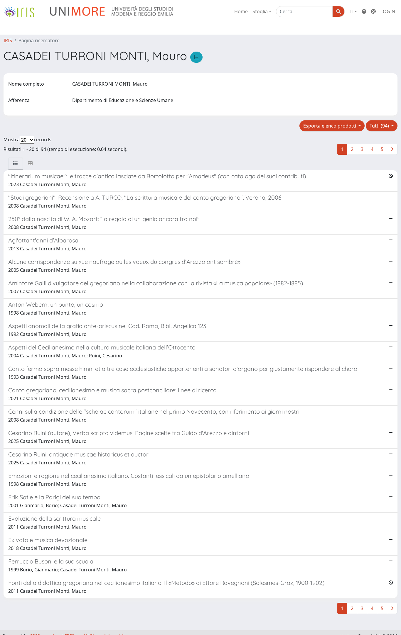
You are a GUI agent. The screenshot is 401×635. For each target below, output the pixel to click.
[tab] (15, 163)
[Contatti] (373, 11)
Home (241, 11)
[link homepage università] (112, 11)
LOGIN (387, 11)
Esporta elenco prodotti (330, 126)
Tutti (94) (380, 126)
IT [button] (351, 11)
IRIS (8, 40)
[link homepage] (21, 11)
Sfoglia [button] (260, 11)
